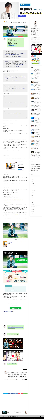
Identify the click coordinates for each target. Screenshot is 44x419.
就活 (32, 202)
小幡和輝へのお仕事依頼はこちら (12, 363)
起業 (32, 213)
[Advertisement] (15, 318)
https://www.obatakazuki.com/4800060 (12, 379)
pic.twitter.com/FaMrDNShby (15, 54)
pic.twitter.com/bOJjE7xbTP (21, 88)
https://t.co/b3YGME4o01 (8, 54)
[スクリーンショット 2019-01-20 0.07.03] (15, 171)
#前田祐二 (20, 77)
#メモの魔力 (24, 77)
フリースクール (33, 192)
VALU (32, 181)
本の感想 (33, 209)
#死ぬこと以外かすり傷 (10, 77)
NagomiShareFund (15, 214)
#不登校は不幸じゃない (23, 53)
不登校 (32, 195)
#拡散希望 (19, 76)
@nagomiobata (12, 196)
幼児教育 (33, 204)
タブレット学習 (33, 190)
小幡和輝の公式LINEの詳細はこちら (9, 311)
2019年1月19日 (19, 56)
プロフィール (22, 15)
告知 (32, 197)
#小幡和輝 (12, 61)
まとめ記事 (33, 183)
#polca (21, 76)
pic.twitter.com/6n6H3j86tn (19, 64)
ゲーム (32, 188)
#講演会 (23, 76)
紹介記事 (33, 211)
